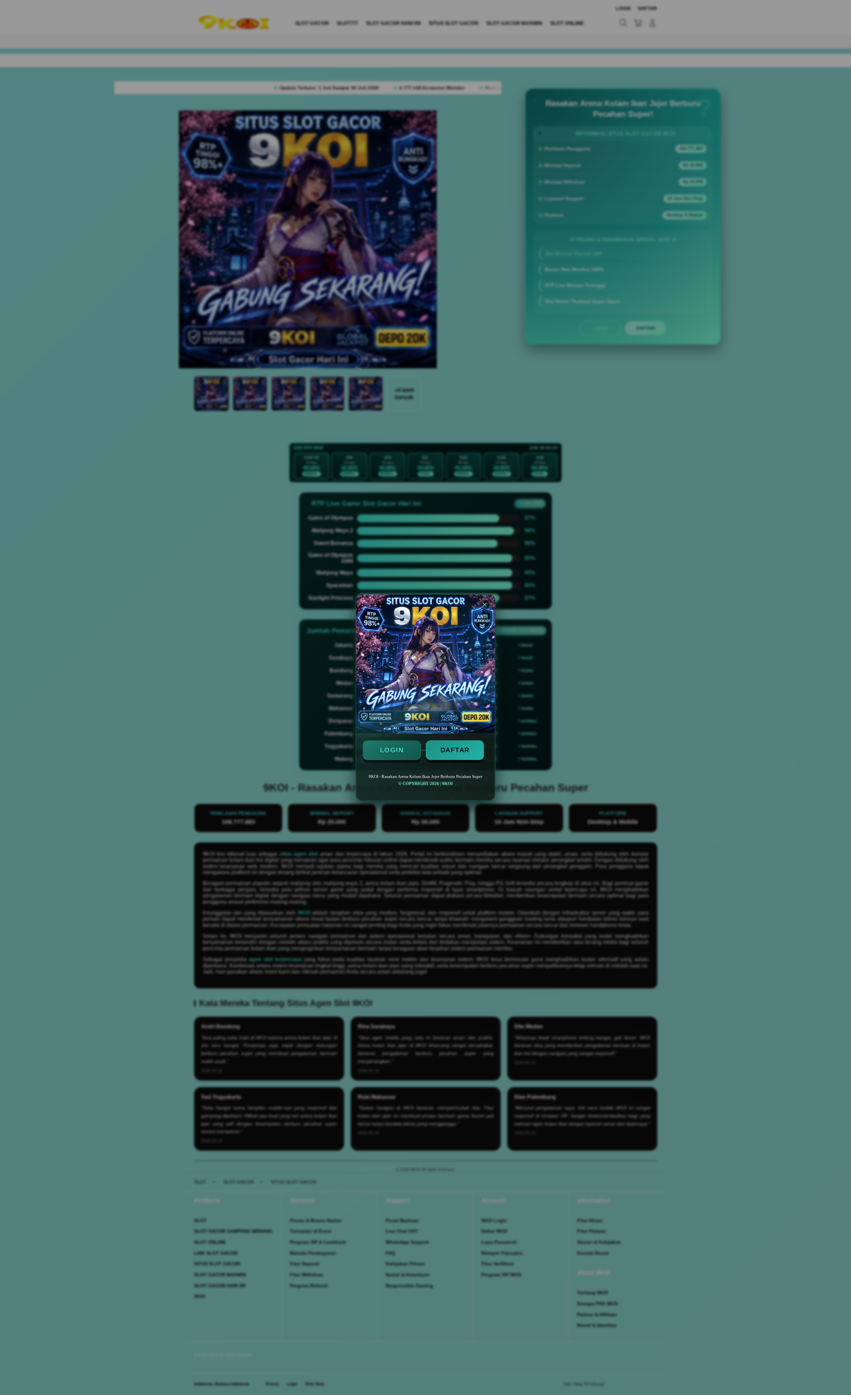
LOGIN (392, 750)
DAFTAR (455, 750)
